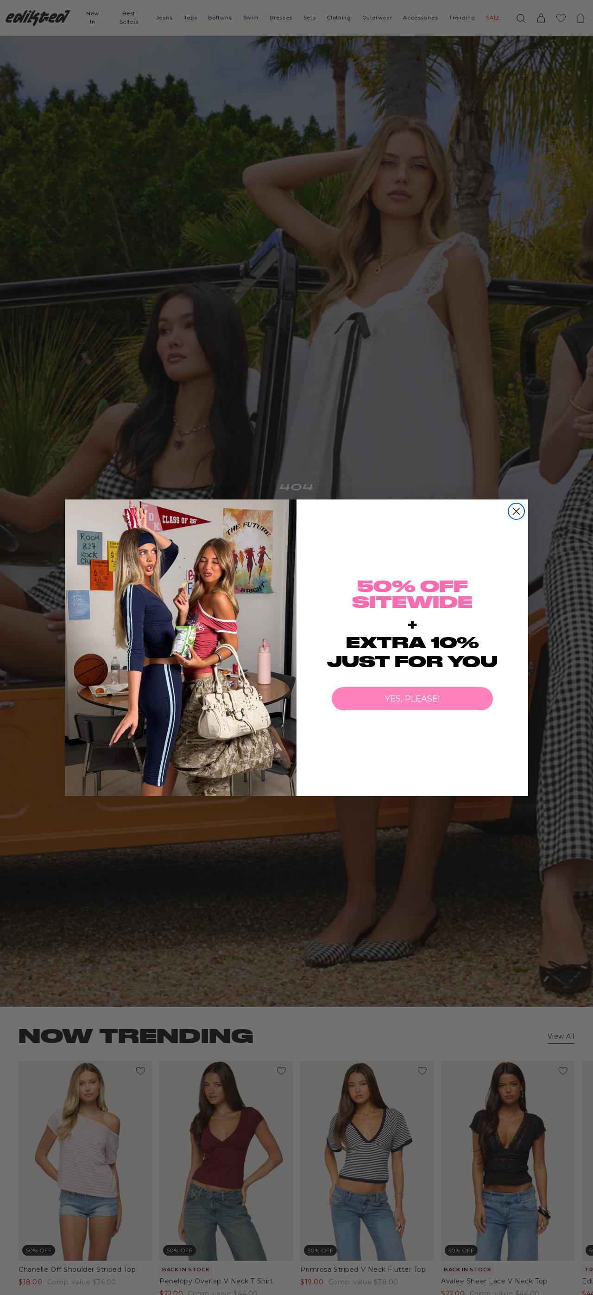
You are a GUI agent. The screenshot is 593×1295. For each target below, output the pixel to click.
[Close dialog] (516, 511)
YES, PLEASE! (412, 699)
